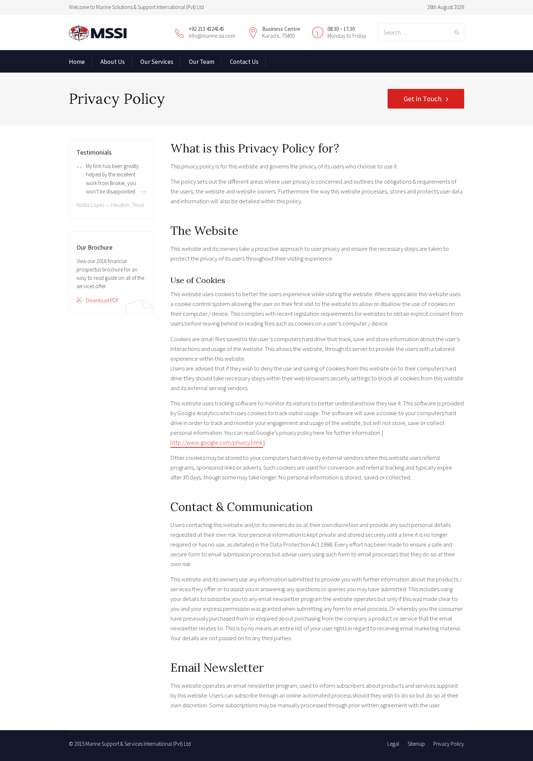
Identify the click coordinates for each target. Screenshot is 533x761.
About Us (112, 62)
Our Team (201, 62)
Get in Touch (423, 98)
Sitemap (416, 743)
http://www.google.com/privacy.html (216, 442)
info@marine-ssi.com (212, 35)
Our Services (156, 62)
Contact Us (244, 62)
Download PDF (102, 300)
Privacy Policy (448, 743)
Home (77, 62)
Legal (393, 743)
